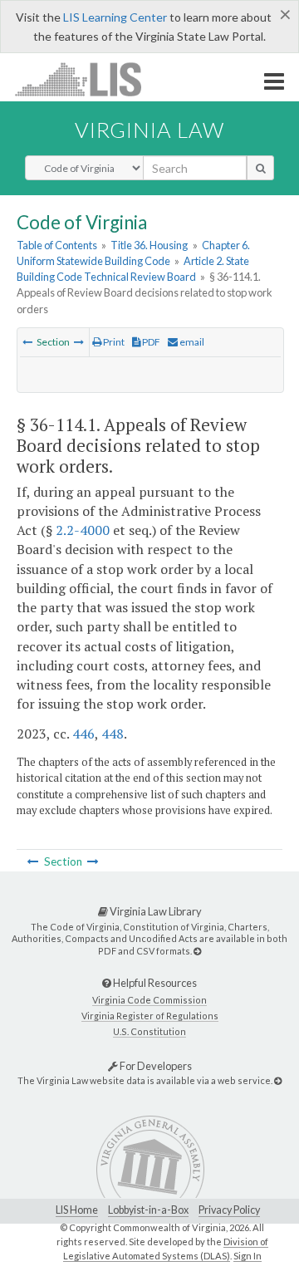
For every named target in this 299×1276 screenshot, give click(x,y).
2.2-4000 (83, 530)
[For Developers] (278, 1080)
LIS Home (77, 1210)
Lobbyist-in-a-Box (148, 1210)
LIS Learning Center (115, 17)
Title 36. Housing (149, 245)
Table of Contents (57, 245)
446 (83, 733)
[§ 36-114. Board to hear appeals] (27, 342)
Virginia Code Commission (149, 999)
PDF (150, 342)
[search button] (260, 167)
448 (112, 733)
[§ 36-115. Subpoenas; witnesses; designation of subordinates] (79, 342)
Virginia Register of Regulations (149, 1015)
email (191, 342)
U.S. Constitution (149, 1031)
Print (113, 342)
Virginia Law (149, 129)
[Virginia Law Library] (197, 950)
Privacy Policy (229, 1210)
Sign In (247, 1255)
